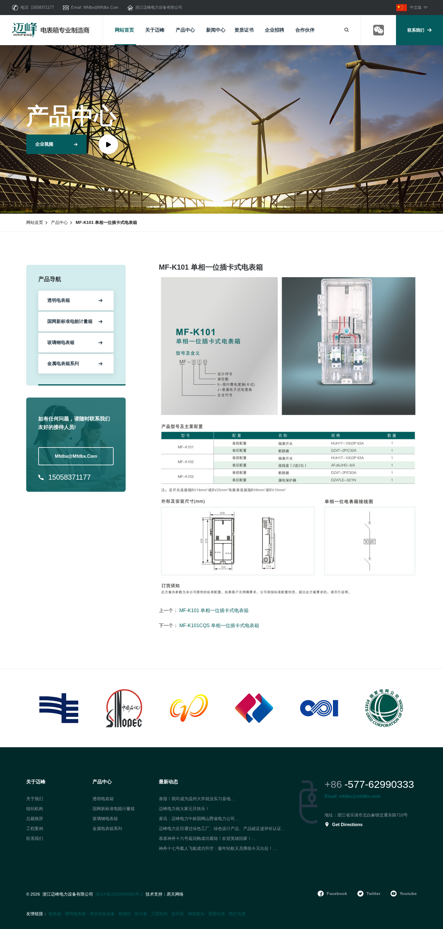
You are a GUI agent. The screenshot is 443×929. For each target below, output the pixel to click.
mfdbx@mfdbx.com (100, 7)
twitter (373, 893)
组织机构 (34, 808)
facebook (337, 893)
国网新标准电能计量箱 (114, 808)
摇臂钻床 (216, 913)
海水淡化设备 (102, 913)
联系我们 (415, 30)
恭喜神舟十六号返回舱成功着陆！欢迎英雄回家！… (207, 838)
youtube (408, 893)
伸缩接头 (196, 913)
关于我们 (34, 798)
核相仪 (124, 913)
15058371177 (42, 7)
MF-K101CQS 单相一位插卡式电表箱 (218, 625)
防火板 (141, 913)
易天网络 (175, 894)
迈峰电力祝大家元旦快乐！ (184, 808)
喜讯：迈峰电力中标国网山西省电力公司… (199, 818)
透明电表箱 (103, 798)
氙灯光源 (237, 913)
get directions (347, 824)
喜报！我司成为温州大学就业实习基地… (197, 798)
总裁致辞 (34, 818)
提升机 (177, 913)
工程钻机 (159, 913)
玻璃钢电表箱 (105, 818)
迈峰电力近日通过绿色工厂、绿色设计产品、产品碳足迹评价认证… (222, 828)
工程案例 (34, 828)
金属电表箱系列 (107, 828)
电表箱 (55, 913)
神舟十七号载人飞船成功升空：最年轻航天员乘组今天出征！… (218, 848)
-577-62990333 (379, 784)
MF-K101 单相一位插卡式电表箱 (213, 610)
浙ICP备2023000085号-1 (119, 894)
